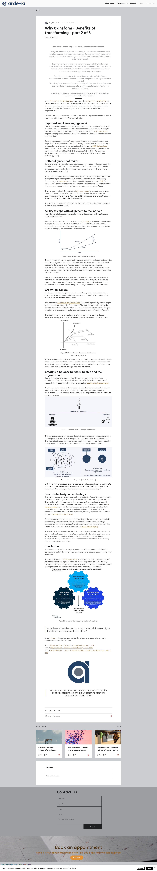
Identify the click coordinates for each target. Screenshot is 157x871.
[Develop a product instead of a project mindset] (49, 737)
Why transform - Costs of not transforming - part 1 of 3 (107, 749)
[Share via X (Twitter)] (50, 710)
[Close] (155, 868)
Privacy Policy (72, 868)
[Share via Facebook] (46, 710)
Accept (149, 868)
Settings (140, 868)
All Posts (38, 10)
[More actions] (111, 23)
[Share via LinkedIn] (55, 710)
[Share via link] (59, 710)
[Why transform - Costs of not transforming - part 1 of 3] (108, 737)
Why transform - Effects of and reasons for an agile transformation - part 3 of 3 (78, 749)
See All (119, 726)
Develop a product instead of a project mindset (46, 749)
